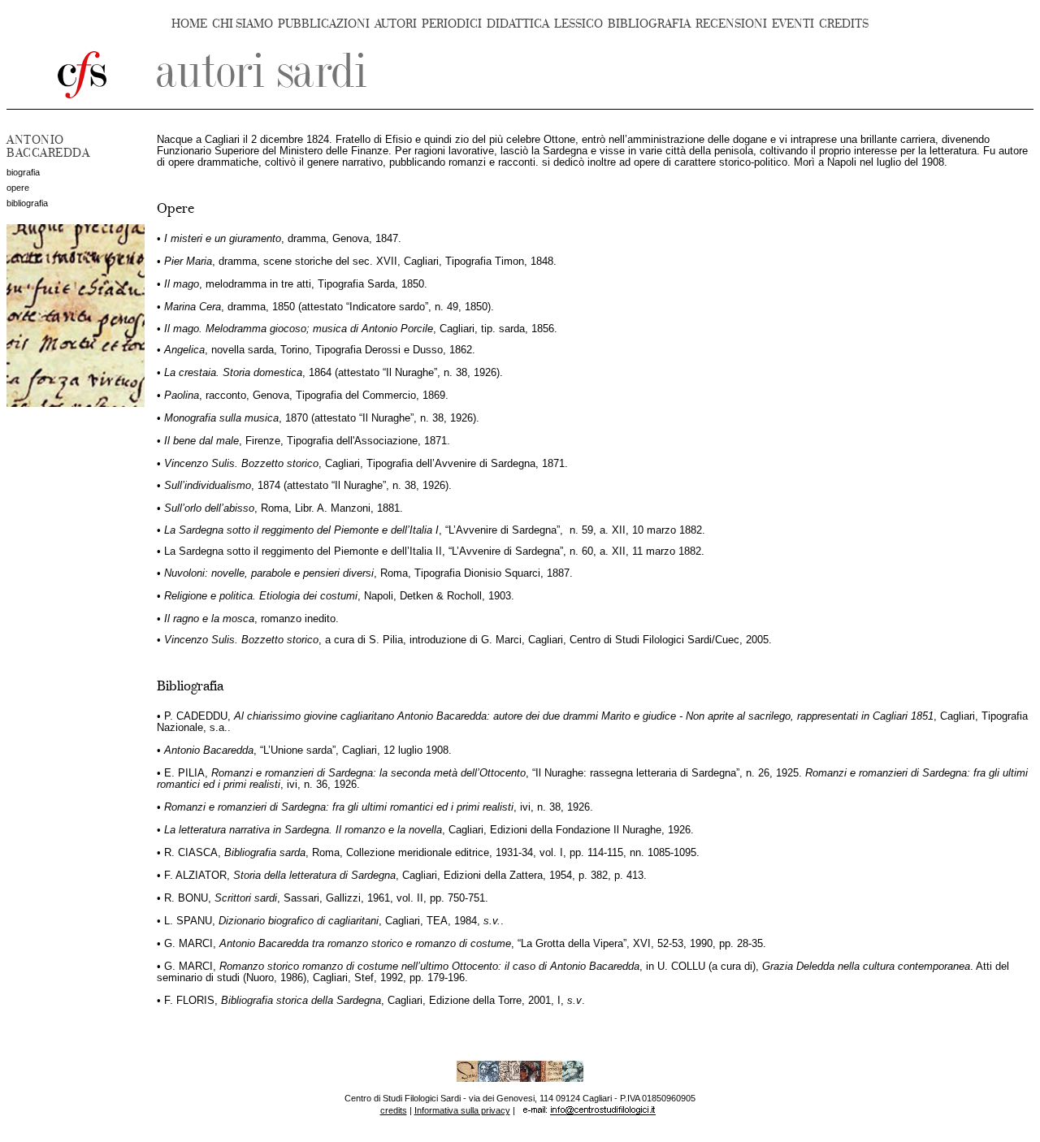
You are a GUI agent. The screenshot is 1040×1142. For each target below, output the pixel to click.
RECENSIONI (731, 24)
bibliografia (27, 203)
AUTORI (396, 24)
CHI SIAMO (242, 24)
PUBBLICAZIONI (324, 24)
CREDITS (844, 24)
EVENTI (793, 24)
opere (17, 187)
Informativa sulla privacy (462, 1110)
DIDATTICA (518, 24)
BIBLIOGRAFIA (649, 24)
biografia (23, 172)
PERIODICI (452, 24)
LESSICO (578, 24)
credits (393, 1110)
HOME (189, 24)
